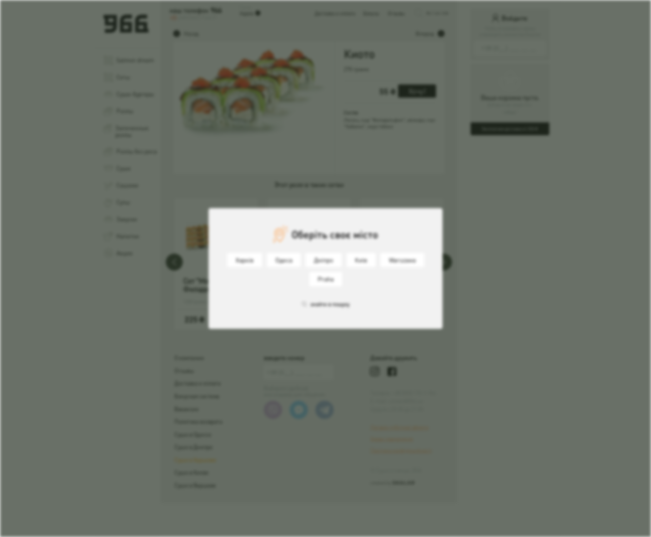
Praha (326, 279)
